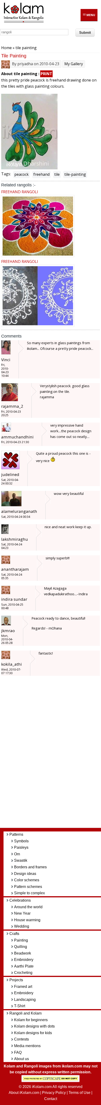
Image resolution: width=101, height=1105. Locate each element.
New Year (22, 913)
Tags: (6, 173)
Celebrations (20, 900)
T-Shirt (19, 1006)
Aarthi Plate (24, 966)
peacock (21, 174)
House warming (27, 920)
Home (6, 47)
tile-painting (75, 174)
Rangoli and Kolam (25, 1013)
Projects (16, 980)
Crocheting (23, 973)
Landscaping (25, 1000)
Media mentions (27, 1046)
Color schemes (26, 880)
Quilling (20, 947)
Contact (50, 1099)
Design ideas (25, 874)
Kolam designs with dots (34, 1026)
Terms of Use (79, 1093)
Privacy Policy (54, 1093)
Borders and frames (30, 867)
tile (57, 174)
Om (17, 854)
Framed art (23, 987)
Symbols (21, 841)
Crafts (14, 934)
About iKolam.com (24, 1093)
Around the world (28, 907)
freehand (41, 174)
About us (21, 1059)
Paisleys (21, 847)
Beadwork (22, 953)
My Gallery (73, 63)
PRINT (46, 73)
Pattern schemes (28, 887)
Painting (21, 940)
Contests (21, 1039)
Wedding (21, 926)
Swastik (20, 860)
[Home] (23, 21)
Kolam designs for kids (33, 1033)
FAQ (18, 1052)
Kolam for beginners (31, 1020)
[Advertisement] (54, 754)
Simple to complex (29, 893)
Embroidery (23, 960)
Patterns (16, 834)
